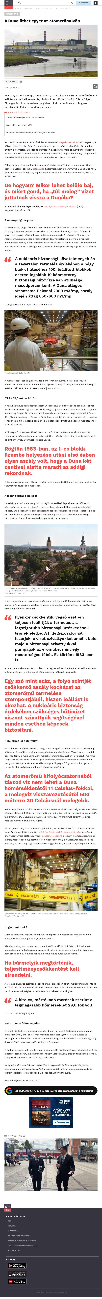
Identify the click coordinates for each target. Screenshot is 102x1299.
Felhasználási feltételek (19, 1236)
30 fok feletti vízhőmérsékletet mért (61, 832)
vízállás (29, 8)
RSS (9, 1221)
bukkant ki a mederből (27, 157)
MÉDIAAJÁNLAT (14, 1251)
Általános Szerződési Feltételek (22, 1246)
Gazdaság (12, 14)
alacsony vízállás (45, 8)
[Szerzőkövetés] (21, 81)
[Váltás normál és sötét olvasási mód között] (72, 2)
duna (19, 8)
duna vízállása (64, 8)
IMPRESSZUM (13, 1231)
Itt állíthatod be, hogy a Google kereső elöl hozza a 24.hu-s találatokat (54, 1090)
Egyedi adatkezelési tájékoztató (22, 1241)
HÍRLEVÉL (12, 1226)
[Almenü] (18, 3)
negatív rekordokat (69, 142)
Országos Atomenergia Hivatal (60, 206)
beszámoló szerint (52, 836)
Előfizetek (83, 2)
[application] (51, 1164)
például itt (38, 168)
